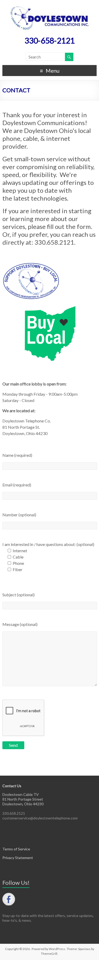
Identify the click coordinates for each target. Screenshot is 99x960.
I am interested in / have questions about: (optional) (48, 544)
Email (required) (16, 484)
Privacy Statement (17, 857)
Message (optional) (19, 624)
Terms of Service (16, 849)
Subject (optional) (18, 594)
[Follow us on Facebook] (8, 899)
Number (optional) (19, 514)
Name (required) (17, 455)
